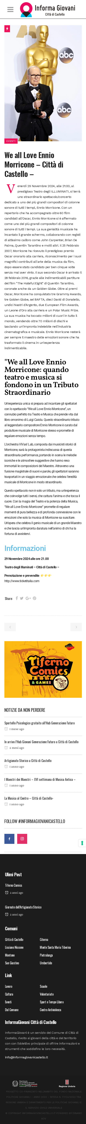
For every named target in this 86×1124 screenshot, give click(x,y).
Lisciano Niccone (14, 947)
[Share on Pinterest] (34, 598)
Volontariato (46, 994)
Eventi (8, 1002)
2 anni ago (16, 893)
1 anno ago (16, 767)
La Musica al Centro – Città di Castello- (28, 798)
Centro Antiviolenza (50, 1009)
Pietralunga (46, 955)
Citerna (44, 939)
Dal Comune (11, 1009)
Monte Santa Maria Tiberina (55, 947)
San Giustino (12, 963)
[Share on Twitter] (22, 598)
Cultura (9, 994)
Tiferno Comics (13, 885)
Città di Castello (14, 939)
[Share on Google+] (28, 598)
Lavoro (9, 986)
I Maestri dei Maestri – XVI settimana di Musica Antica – (40, 779)
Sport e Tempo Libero (51, 1002)
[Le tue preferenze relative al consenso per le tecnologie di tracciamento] (82, 843)
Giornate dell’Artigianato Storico (23, 907)
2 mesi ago (16, 748)
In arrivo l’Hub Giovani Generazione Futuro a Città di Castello (41, 741)
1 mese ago (16, 729)
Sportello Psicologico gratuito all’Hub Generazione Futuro (39, 723)
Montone (10, 955)
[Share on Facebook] (17, 598)
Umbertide (46, 963)
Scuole (43, 986)
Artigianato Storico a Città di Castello (27, 760)
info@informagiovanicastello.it (26, 1057)
